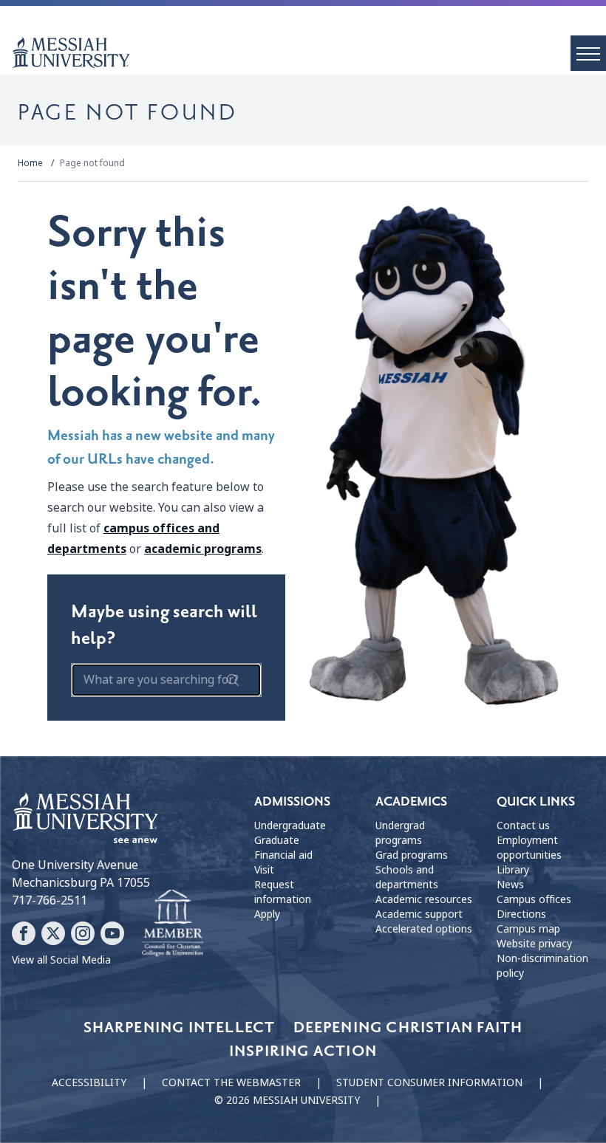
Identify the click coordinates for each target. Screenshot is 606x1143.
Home (30, 163)
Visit (264, 869)
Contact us (523, 825)
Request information (282, 892)
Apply (267, 914)
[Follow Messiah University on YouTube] (112, 933)
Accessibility (89, 1082)
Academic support (419, 914)
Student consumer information (429, 1082)
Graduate (276, 840)
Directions (521, 914)
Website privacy (534, 943)
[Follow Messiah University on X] (53, 933)
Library (513, 869)
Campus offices (534, 899)
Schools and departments (406, 877)
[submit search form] (233, 680)
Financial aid (283, 855)
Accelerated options (423, 928)
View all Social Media (61, 959)
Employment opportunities (529, 847)
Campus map (528, 928)
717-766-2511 (49, 900)
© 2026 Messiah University (287, 1100)
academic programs (203, 548)
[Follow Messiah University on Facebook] (23, 933)
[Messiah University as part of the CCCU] (172, 924)
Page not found (92, 163)
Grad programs (411, 855)
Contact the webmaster (231, 1082)
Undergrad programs (400, 833)
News (510, 884)
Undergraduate (290, 825)
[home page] (309, 52)
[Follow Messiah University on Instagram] (83, 933)
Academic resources (423, 899)
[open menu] (588, 53)
